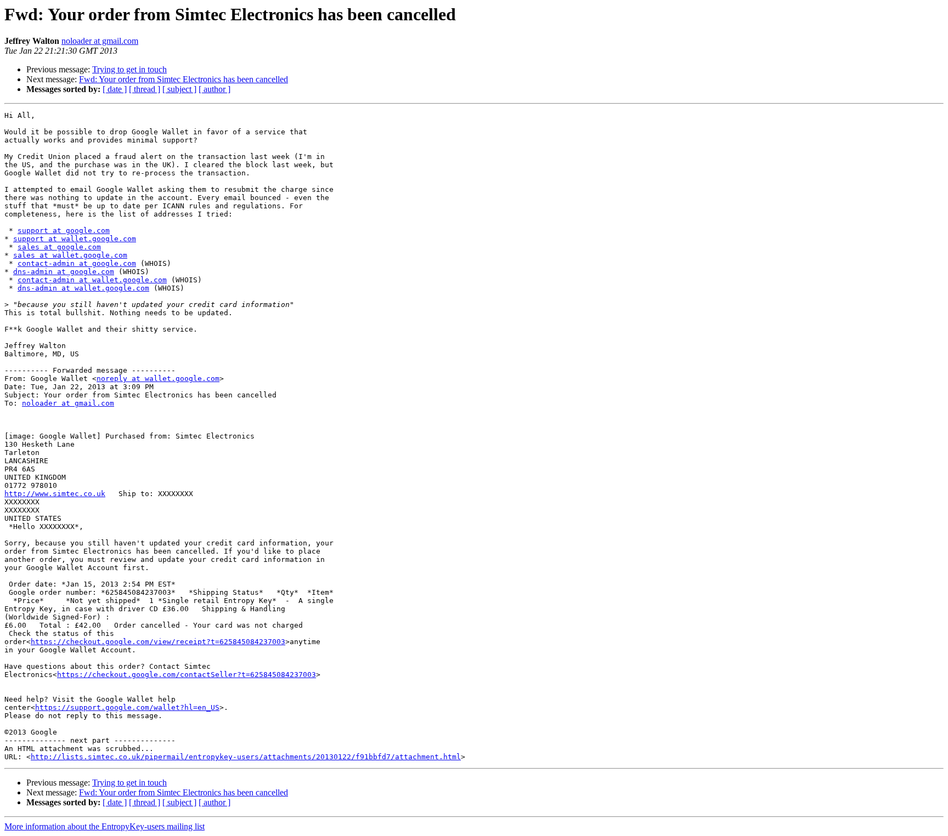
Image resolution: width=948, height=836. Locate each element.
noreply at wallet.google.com (158, 378)
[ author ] (214, 89)
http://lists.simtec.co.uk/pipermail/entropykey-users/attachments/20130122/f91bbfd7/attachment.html (246, 757)
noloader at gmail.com (99, 41)
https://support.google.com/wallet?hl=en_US (127, 707)
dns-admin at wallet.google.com (83, 288)
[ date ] (115, 89)
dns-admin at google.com (63, 272)
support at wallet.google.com (74, 239)
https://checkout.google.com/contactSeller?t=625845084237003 (186, 674)
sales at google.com (59, 247)
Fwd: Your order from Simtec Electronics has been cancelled (183, 79)
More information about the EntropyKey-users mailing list (104, 826)
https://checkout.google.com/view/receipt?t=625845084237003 (158, 642)
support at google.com (64, 230)
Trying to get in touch (129, 69)
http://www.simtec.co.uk (54, 494)
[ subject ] (179, 89)
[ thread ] (144, 89)
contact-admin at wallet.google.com (92, 280)
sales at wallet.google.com (70, 255)
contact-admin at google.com (77, 263)
